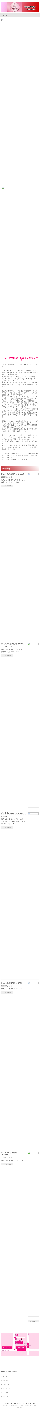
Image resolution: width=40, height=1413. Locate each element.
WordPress (13, 1405)
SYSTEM (6, 1384)
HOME (5, 1376)
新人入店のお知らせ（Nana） (13, 813)
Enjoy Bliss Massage (17, 1403)
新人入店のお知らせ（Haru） (13, 474)
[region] (20, 101)
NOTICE (5, 1392)
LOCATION (6, 1388)
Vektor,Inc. (34, 1405)
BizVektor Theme (24, 1405)
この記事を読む (7, 485)
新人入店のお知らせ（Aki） (12, 983)
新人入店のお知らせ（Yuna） (13, 644)
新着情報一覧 (33, 1321)
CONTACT (6, 1396)
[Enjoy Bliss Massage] (20, 9)
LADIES (5, 1380)
